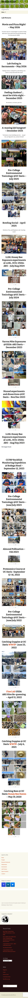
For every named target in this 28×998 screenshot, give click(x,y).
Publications (4, 864)
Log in (4, 972)
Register (5, 969)
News (2, 857)
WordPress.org (6, 979)
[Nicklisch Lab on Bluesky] (13, 884)
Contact (3, 873)
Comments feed (6, 976)
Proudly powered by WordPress (8, 995)
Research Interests (5, 862)
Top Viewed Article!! (7, 947)
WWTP (12, 644)
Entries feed (6, 974)
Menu (2, 12)
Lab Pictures (4, 869)
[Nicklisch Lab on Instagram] (3, 884)
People (3, 860)
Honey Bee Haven (17, 794)
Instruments (4, 866)
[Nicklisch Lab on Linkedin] (8, 884)
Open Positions (4, 871)
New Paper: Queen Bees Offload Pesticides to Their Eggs (9, 933)
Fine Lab (10, 691)
